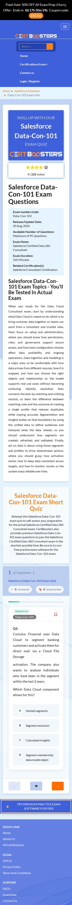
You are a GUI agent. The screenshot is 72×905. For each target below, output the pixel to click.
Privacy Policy (11, 867)
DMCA (7, 860)
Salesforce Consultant (27, 90)
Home (24, 55)
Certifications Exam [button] (33, 64)
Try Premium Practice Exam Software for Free (33, 806)
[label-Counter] (33, 174)
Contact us (27, 72)
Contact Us (10, 900)
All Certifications (13, 845)
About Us (9, 839)
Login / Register (30, 81)
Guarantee (9, 894)
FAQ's (7, 888)
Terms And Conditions (17, 873)
